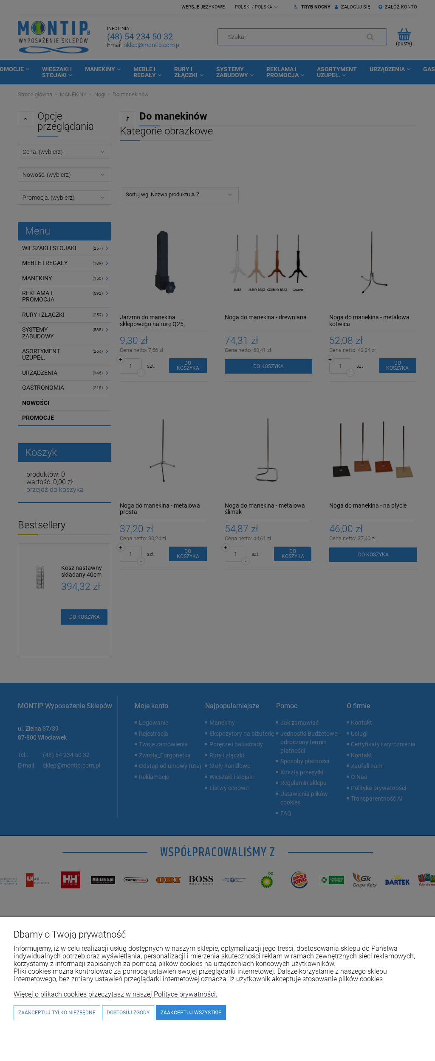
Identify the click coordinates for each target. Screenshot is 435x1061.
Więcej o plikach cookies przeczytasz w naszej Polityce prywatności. (116, 994)
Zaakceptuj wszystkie (191, 1013)
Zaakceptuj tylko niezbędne (57, 1013)
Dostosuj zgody (128, 1013)
